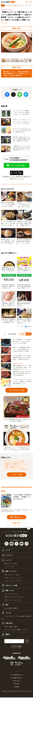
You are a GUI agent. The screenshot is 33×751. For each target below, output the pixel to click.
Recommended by (20, 326)
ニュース (8, 5)
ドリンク (25, 629)
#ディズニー (9, 461)
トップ (7, 550)
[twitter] (6, 543)
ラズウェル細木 (20, 616)
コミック (8, 612)
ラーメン (13, 577)
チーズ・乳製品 (16, 629)
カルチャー (8, 600)
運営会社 (16, 683)
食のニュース (8, 563)
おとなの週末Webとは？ (16, 675)
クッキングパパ (9, 616)
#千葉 (16, 461)
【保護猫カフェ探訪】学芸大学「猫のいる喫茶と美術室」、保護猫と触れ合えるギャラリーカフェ (24, 223)
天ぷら (6, 577)
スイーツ (19, 581)
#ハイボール (24, 464)
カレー (11, 574)
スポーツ (11, 597)
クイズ (11, 594)
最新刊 (7, 634)
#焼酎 (6, 467)
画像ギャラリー (17, 5)
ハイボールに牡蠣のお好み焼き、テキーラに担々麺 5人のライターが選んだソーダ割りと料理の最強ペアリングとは (8, 223)
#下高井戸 (23, 469)
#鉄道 (22, 461)
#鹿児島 (12, 467)
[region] (16, 47)
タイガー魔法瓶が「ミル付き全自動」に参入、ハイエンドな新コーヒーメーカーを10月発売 (22, 341)
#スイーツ (8, 469)
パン (19, 577)
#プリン (15, 469)
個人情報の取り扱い (16, 677)
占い (6, 594)
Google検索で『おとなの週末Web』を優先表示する (16, 176)
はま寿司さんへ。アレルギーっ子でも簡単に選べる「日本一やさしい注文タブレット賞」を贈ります (24, 205)
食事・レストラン (11, 571)
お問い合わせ (16, 680)
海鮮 (10, 626)
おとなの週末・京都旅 (11, 608)
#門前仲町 (15, 464)
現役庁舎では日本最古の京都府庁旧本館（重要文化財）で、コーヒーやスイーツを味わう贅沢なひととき (24, 241)
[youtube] (21, 543)
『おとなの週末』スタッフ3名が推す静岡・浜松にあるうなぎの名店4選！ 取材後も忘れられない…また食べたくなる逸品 (22, 357)
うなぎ (17, 574)
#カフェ (20, 467)
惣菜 (15, 626)
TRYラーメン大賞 (11, 585)
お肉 (6, 626)
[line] (11, 543)
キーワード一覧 (16, 646)
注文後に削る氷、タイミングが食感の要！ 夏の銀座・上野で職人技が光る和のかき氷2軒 (8, 241)
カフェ (12, 581)
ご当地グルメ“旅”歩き (17, 363)
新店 (15, 563)
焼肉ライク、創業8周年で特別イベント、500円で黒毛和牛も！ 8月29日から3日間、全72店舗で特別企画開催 (22, 349)
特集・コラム (9, 590)
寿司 (6, 574)
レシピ (15, 600)
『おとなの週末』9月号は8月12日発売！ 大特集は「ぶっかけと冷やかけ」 (22, 497)
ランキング (9, 555)
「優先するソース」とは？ (16, 178)
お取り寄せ (9, 623)
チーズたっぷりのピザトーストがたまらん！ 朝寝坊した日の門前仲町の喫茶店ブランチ (22, 381)
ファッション (20, 597)
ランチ (6, 581)
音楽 (6, 597)
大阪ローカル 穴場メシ (7, 9)
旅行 (6, 604)
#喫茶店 (7, 464)
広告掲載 (16, 686)
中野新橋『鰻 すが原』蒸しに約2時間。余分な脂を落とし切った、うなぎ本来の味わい (22, 373)
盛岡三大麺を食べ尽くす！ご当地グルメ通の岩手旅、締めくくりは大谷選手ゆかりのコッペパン (22, 367)
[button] (4, 60)
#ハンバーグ (4, 22)
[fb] (16, 543)
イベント (7, 566)
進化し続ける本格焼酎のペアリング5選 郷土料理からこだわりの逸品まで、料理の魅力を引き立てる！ (8, 204)
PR (12, 566)
